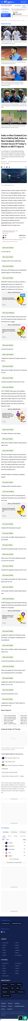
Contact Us (9, 1009)
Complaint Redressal (19, 1006)
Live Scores (5, 942)
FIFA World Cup (5, 923)
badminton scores (13, 784)
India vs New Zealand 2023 (14, 20)
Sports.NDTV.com (16, 193)
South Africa (11, 846)
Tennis (12, 984)
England (10, 855)
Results (17, 945)
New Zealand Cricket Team (12, 758)
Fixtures (4, 945)
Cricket (22, 776)
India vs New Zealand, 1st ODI (10, 776)
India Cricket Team (10, 761)
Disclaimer (3, 1006)
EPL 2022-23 (18, 963)
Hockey (19, 984)
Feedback (17, 1003)
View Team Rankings (14, 859)
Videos (4, 950)
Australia (10, 842)
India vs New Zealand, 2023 (9, 772)
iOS (2, 792)
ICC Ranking (18, 955)
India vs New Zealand (6, 6)
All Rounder (22, 836)
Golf (12, 988)
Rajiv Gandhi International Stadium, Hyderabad (13, 767)
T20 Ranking (22, 832)
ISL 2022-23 (5, 963)
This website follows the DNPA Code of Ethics (12, 1011)
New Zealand (11, 849)
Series (16, 942)
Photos (17, 947)
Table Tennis (6, 995)
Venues (4, 955)
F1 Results (21, 784)
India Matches (5, 12)
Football (14, 783)
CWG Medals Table (16, 923)
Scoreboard (18, 5)
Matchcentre (5, 975)
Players (17, 952)
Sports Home (4, 20)
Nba (18, 988)
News (24, 5)
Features (17, 950)
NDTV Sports (4, 786)
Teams (4, 952)
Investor (10, 1006)
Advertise (3, 1003)
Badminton (5, 988)
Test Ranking (5, 832)
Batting (9, 836)
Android (21, 790)
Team (4, 836)
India (9, 852)
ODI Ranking (14, 832)
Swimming (20, 992)
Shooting (12, 992)
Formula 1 (5, 984)
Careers (3, 1009)
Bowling (15, 836)
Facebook (15, 786)
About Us (10, 1003)
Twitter (3, 788)
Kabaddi (4, 992)
